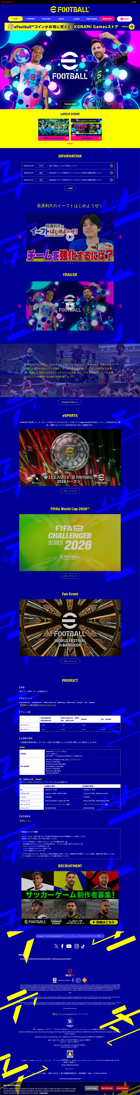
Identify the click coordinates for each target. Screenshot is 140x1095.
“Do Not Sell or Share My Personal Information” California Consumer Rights (45, 959)
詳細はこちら (25, 820)
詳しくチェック (70, 491)
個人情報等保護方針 (68, 1073)
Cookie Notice (43, 1093)
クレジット (69, 1069)
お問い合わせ (53, 1073)
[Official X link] (56, 946)
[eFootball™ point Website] (124, 19)
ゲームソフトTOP (39, 1073)
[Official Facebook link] (62, 946)
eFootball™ (70, 9)
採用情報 (82, 1073)
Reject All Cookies (107, 1088)
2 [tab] (73, 332)
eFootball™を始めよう (70, 402)
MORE (70, 188)
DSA (89, 1073)
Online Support (92, 18)
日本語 (134, 2)
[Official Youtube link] (68, 946)
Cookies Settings (100, 1073)
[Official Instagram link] (76, 946)
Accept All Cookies (122, 1088)
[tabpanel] (70, 237)
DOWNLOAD (106, 18)
